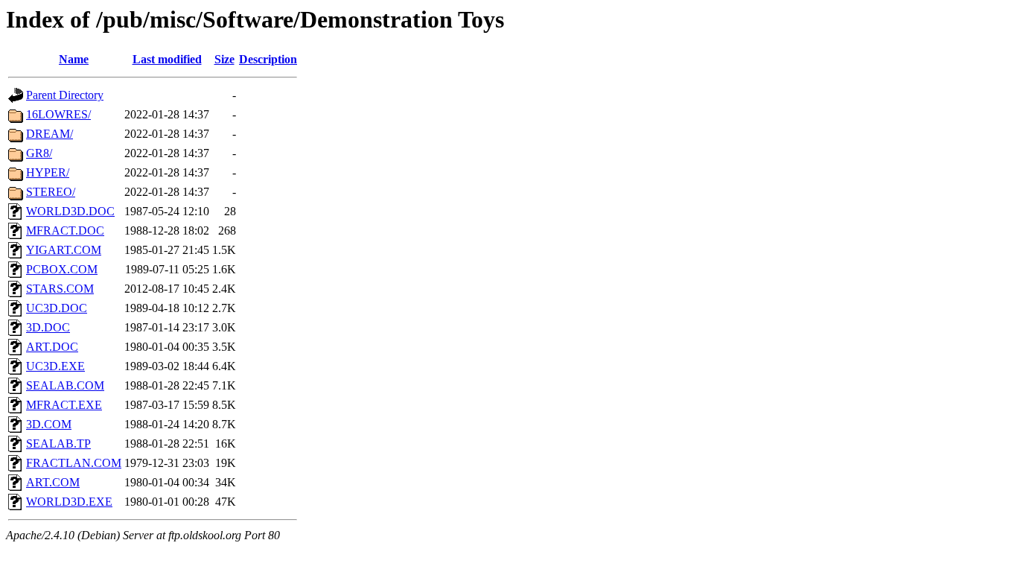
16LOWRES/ (58, 114)
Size (224, 59)
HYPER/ (47, 172)
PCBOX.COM (62, 269)
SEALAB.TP (58, 443)
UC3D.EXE (55, 366)
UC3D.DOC (56, 308)
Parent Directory (64, 95)
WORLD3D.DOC (70, 211)
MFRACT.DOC (65, 230)
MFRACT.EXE (64, 404)
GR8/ (39, 153)
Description (268, 59)
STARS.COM (60, 288)
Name (74, 59)
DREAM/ (49, 133)
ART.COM (53, 482)
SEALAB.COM (65, 385)
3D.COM (48, 424)
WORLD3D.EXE (69, 501)
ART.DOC (52, 346)
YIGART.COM (63, 250)
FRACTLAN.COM (73, 463)
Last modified (167, 59)
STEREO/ (50, 191)
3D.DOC (48, 327)
